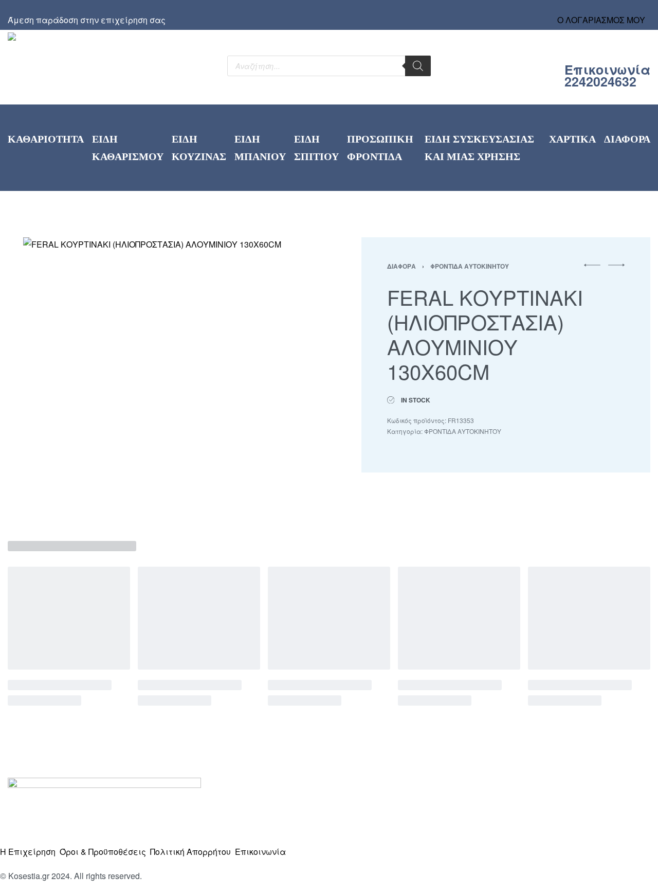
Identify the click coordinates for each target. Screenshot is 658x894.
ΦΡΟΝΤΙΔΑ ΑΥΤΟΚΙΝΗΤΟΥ (469, 266)
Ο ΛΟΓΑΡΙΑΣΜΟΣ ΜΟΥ (601, 20)
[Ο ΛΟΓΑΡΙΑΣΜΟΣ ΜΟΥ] (601, 10)
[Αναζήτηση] (418, 66)
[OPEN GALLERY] (162, 376)
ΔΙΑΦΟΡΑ (401, 266)
